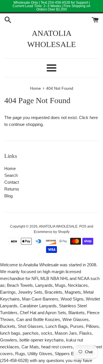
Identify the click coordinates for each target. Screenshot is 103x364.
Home (10, 168)
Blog (8, 195)
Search (11, 175)
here (94, 117)
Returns (11, 189)
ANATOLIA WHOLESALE (51, 39)
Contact (11, 182)
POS (82, 226)
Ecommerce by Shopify (52, 232)
